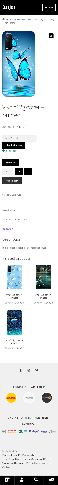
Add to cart (12, 180)
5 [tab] (38, 407)
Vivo (30, 19)
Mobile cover (20, 19)
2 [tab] (24, 407)
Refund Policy (33, 463)
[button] (51, 35)
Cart (48, 481)
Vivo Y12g (38, 19)
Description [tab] (8, 210)
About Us (46, 463)
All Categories (7, 480)
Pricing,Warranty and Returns (38, 459)
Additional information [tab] (14, 219)
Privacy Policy (28, 454)
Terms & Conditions (11, 459)
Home (8, 19)
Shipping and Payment (13, 463)
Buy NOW (11, 162)
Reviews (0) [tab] (8, 228)
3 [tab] (29, 407)
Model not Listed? (11, 454)
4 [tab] (33, 407)
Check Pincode (14, 145)
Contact (6, 467)
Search (36, 480)
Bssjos (8, 7)
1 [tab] (19, 407)
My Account (22, 480)
